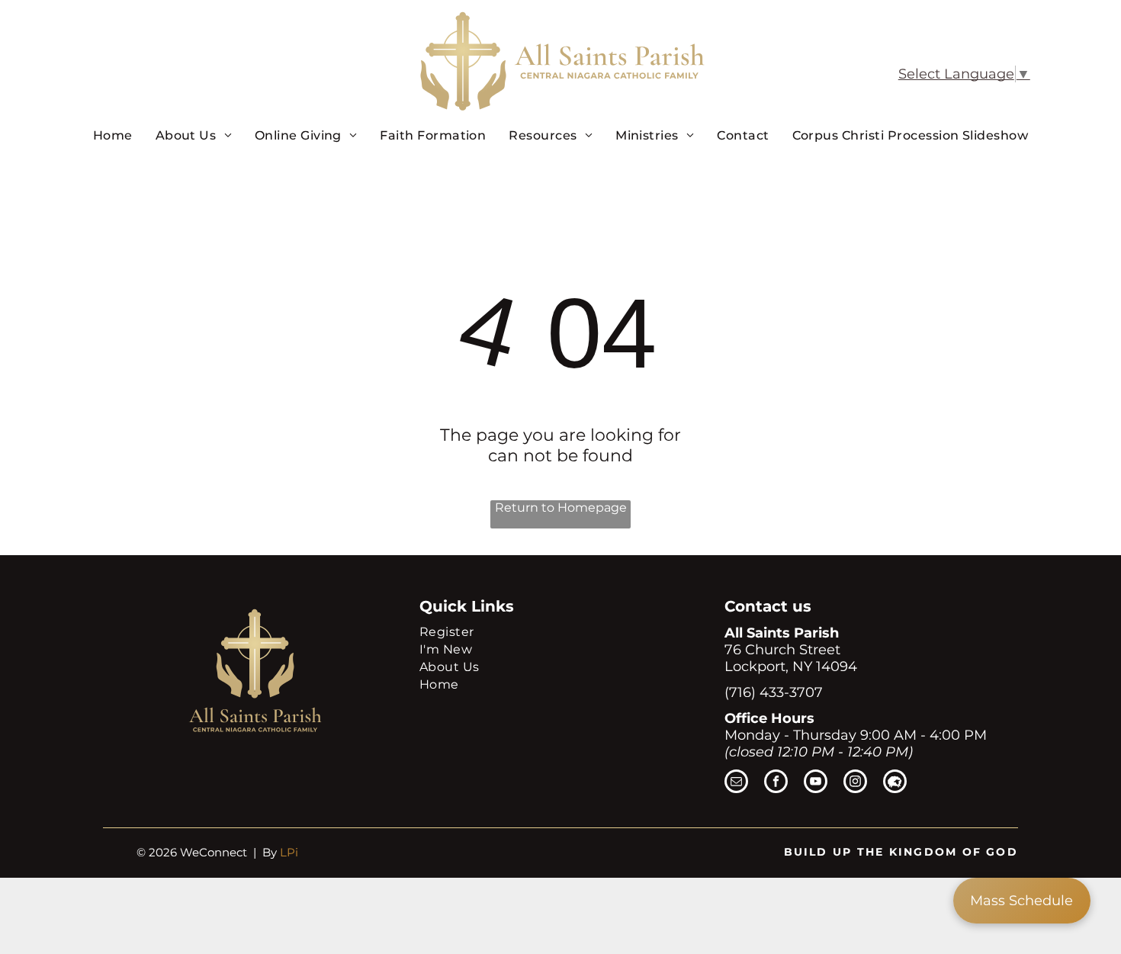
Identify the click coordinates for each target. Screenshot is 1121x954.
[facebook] (776, 783)
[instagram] (855, 783)
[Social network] (895, 783)
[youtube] (815, 783)
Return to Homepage (561, 507)
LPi (289, 852)
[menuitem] (113, 135)
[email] (736, 783)
